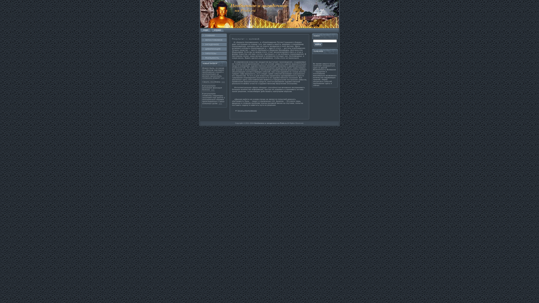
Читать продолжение (247, 111)
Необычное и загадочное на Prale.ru (270, 123)
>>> (222, 78)
